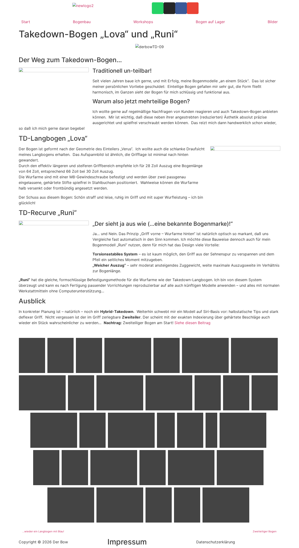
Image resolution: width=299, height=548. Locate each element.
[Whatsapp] (158, 8)
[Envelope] (193, 8)
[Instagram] (169, 8)
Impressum (127, 541)
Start (25, 21)
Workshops (143, 21)
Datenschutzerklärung (215, 542)
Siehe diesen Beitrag (192, 322)
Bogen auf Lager (210, 21)
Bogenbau (82, 21)
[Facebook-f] (181, 8)
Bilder (273, 21)
